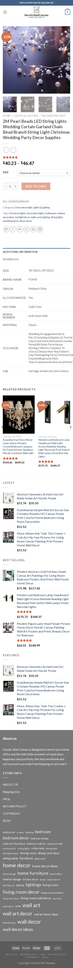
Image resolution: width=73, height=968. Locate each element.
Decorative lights (35, 213)
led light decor (22, 217)
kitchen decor (30, 879)
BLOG (7, 820)
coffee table (37, 848)
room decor (8, 906)
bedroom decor (16, 838)
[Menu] (5, 12)
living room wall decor (36, 898)
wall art (31, 905)
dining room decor (49, 853)
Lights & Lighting (26, 115)
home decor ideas (45, 866)
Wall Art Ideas (9, 923)
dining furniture (11, 853)
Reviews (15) (11, 259)
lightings (33, 884)
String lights (57, 217)
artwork (20, 832)
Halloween (51, 213)
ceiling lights (23, 848)
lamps (43, 879)
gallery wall (39, 858)
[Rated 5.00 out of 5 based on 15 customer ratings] (36, 157)
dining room (28, 853)
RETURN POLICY (14, 806)
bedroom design (39, 838)
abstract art (9, 832)
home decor (17, 865)
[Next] (64, 60)
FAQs (6, 799)
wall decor (29, 921)
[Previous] (8, 60)
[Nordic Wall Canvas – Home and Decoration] (36, 12)
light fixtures (9, 885)
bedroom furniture (14, 843)
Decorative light (54, 115)
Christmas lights (17, 213)
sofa (18, 906)
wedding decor (11, 220)
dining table (10, 858)
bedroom (43, 831)
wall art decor (17, 914)
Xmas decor (25, 220)
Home (6, 115)
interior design (12, 879)
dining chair (51, 848)
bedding (29, 832)
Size (6, 172)
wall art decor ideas (46, 914)
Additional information (20, 251)
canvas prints (9, 848)
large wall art (53, 879)
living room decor (21, 892)
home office (56, 874)
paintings (57, 898)
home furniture (32, 873)
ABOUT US (10, 784)
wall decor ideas (18, 929)
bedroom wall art (36, 843)
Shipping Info (11, 791)
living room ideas (11, 898)
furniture (26, 858)
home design (9, 874)
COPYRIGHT (12, 813)
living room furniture (52, 892)
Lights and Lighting (40, 217)
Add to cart (35, 186)
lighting (20, 885)
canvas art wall (55, 843)
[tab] (36, 252)
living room (50, 885)
